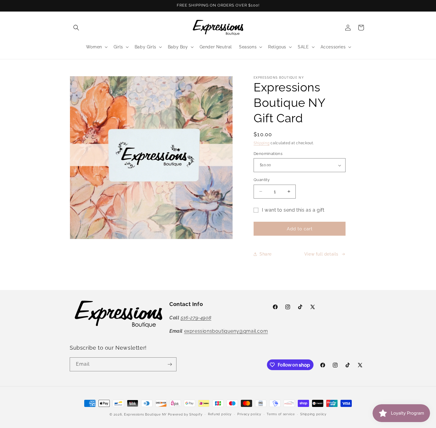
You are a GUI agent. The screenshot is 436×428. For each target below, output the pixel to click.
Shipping (262, 143)
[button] (76, 27)
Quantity (262, 179)
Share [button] (266, 254)
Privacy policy (249, 414)
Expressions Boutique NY (145, 414)
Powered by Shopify (185, 414)
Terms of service (281, 414)
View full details (321, 254)
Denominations (268, 153)
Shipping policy (313, 414)
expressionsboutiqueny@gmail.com (226, 331)
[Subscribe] (169, 364)
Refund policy (220, 414)
